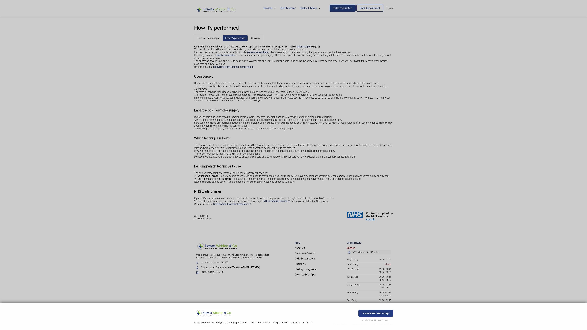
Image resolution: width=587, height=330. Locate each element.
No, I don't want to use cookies (375, 320)
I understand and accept (375, 313)
